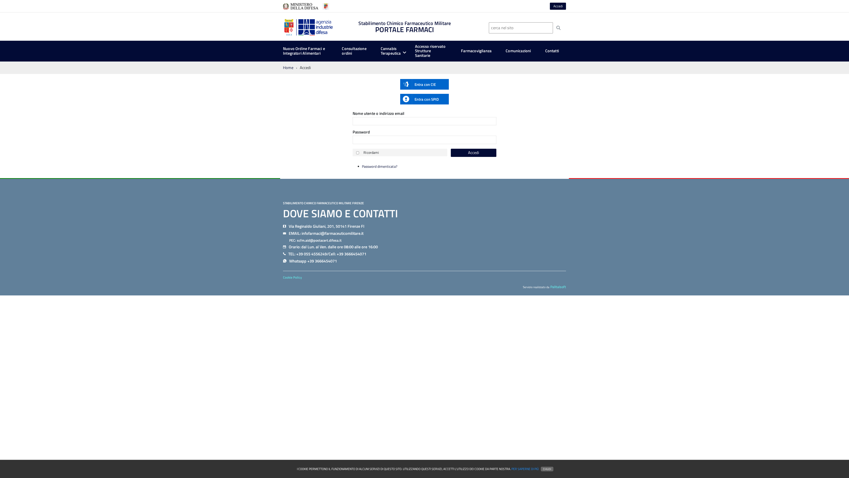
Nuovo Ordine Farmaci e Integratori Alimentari (304, 51)
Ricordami (371, 152)
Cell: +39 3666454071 (347, 254)
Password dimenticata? (379, 166)
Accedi (558, 6)
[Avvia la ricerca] (558, 27)
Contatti (552, 51)
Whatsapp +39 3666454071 (313, 261)
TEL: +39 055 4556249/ (308, 254)
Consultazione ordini (354, 51)
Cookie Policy (292, 277)
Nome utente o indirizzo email (378, 113)
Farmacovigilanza (476, 51)
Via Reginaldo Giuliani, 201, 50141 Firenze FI (326, 226)
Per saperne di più (525, 468)
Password (361, 132)
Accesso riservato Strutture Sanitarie (430, 50)
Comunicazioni (518, 51)
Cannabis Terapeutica (391, 51)
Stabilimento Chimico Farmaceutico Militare (404, 27)
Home (288, 68)
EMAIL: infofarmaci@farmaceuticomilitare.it (326, 233)
